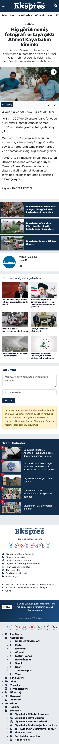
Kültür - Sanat (47, 584)
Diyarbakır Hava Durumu (18, 557)
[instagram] (24, 627)
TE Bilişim (37, 618)
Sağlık (19, 663)
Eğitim (19, 645)
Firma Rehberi (19, 688)
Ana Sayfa (16, 634)
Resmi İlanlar (23, 659)
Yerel (18, 674)
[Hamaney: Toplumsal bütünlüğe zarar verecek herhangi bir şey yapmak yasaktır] (44, 289)
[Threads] (42, 545)
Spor (50, 15)
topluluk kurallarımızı (31, 410)
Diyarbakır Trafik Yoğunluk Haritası (23, 563)
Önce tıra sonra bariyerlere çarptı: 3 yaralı (15, 330)
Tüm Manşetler (13, 570)
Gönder (8, 400)
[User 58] (9, 261)
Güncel (39, 15)
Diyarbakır (8, 15)
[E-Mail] (21, 266)
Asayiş (32, 584)
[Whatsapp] (48, 545)
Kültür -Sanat (23, 655)
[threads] (54, 627)
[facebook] (9, 627)
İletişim (43, 587)
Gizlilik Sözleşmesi (26, 587)
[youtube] (32, 627)
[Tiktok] (37, 545)
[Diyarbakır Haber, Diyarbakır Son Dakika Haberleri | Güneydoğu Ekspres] (29, 6)
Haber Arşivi (12, 576)
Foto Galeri (17, 677)
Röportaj (15, 692)
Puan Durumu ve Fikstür (18, 567)
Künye (8, 590)
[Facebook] (11, 545)
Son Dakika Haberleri (16, 573)
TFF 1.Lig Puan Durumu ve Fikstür (35, 728)
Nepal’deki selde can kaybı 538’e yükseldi (15, 354)
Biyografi (15, 696)
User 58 (8, 112)
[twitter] (17, 627)
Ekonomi (20, 648)
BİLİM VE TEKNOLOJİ (27, 641)
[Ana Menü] (3, 5)
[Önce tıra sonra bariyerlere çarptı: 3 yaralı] (15, 319)
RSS (8, 607)
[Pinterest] (21, 545)
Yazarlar (15, 685)
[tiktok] (46, 627)
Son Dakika (25, 15)
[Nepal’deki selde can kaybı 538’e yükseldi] (15, 343)
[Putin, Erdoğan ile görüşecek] (44, 319)
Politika (8, 587)
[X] (16, 545)
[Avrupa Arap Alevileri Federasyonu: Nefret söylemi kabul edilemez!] (44, 343)
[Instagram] (26, 545)
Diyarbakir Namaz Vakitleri (19, 560)
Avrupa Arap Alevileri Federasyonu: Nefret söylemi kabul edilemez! (42, 355)
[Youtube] (32, 545)
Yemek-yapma (24, 670)
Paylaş (9, 104)
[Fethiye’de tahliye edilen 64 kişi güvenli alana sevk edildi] (15, 289)
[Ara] (55, 5)
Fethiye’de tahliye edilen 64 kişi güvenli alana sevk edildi (14, 302)
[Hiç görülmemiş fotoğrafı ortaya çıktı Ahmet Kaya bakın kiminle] (29, 84)
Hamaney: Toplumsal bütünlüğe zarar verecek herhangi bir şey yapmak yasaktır (43, 303)
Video (13, 681)
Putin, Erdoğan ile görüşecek (39, 330)
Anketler (15, 699)
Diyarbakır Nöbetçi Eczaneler (20, 554)
